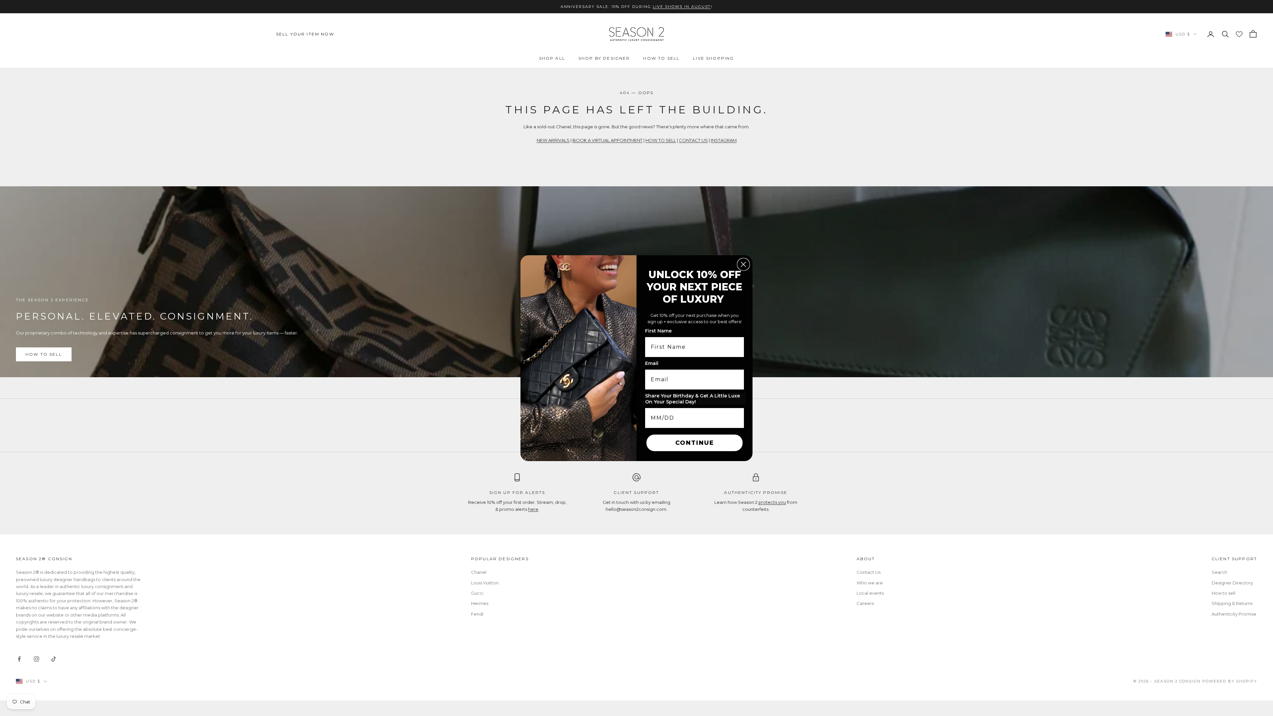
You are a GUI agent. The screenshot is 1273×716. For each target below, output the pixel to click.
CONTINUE (694, 443)
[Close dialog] (743, 264)
